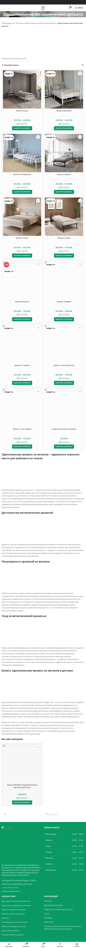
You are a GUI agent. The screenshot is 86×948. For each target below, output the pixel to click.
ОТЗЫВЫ (48, 918)
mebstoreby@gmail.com (11, 891)
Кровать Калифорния (22, 174)
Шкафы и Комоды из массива (14, 926)
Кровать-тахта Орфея (22, 429)
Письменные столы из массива (14, 922)
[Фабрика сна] (22, 816)
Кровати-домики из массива (13, 914)
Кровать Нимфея (64, 301)
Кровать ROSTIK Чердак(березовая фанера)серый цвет (22, 786)
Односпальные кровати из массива (16, 905)
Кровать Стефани (22, 365)
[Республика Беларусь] (63, 816)
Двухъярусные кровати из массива (16, 901)
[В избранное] (38, 73)
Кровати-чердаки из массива (13, 909)
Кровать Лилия (22, 238)
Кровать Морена (22, 301)
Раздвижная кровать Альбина (64, 429)
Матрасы (5, 918)
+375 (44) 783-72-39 (10, 887)
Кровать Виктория (63, 110)
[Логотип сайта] (43, 7)
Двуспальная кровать (10, 930)
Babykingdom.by (8, 23)
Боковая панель (11, 65)
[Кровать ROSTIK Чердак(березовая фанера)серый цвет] (22, 763)
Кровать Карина (64, 174)
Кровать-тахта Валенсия (64, 365)
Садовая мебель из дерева (13, 935)
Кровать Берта (22, 110)
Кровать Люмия (63, 238)
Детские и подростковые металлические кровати (36, 23)
